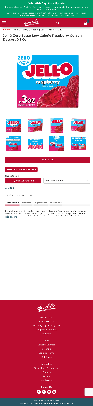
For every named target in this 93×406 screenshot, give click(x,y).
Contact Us (46, 364)
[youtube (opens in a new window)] (49, 392)
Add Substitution (25, 180)
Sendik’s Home (46, 353)
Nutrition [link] (27, 202)
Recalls (46, 376)
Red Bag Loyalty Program (46, 325)
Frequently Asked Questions (61, 403)
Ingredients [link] (41, 202)
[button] (13, 125)
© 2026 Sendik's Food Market (46, 400)
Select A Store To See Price (21, 169)
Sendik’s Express (46, 345)
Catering (46, 349)
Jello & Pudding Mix (59, 30)
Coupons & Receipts (46, 329)
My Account (46, 317)
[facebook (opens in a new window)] (39, 392)
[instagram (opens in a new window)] (44, 392)
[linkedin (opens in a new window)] (54, 392)
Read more (11, 217)
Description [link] (12, 202)
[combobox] (67, 180)
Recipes (46, 333)
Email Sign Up (46, 321)
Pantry (24, 30)
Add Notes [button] (10, 188)
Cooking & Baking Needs (44, 30)
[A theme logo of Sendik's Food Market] (31, 22)
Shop (15, 30)
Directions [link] (56, 202)
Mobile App (47, 380)
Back (7, 29)
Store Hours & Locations (46, 368)
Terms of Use (40, 403)
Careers (47, 372)
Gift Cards (46, 357)
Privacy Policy (26, 403)
